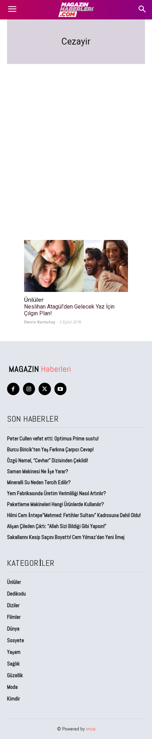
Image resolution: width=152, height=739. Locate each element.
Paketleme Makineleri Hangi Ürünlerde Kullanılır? (55, 504)
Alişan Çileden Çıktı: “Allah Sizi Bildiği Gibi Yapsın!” (56, 526)
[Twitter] (45, 389)
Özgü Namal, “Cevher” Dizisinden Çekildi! (47, 460)
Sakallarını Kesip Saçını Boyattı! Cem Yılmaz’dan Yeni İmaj (65, 537)
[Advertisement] (76, 143)
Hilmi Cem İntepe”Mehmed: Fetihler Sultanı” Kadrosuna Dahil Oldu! (74, 515)
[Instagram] (29, 389)
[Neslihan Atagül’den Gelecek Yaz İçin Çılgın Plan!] (76, 266)
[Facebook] (13, 389)
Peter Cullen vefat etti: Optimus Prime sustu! (53, 438)
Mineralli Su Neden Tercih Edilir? (39, 482)
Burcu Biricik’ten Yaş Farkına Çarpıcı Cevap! (50, 449)
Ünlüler (34, 300)
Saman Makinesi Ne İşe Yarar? (37, 471)
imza (90, 729)
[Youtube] (60, 389)
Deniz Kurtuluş (39, 321)
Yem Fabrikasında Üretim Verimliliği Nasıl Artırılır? (56, 493)
